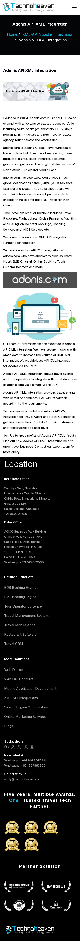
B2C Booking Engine (20, 597)
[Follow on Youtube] (32, 746)
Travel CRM (13, 644)
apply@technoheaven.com (22, 779)
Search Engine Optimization (26, 707)
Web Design (13, 670)
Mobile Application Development (30, 688)
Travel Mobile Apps (19, 625)
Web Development (18, 679)
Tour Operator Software (23, 606)
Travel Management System (26, 615)
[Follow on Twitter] (19, 746)
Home (12, 34)
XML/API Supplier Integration (47, 34)
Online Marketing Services (25, 716)
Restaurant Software (20, 634)
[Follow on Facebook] (7, 746)
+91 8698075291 (34, 760)
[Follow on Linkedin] (26, 746)
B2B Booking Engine (20, 587)
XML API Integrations (21, 698)
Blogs (8, 726)
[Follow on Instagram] (13, 746)
